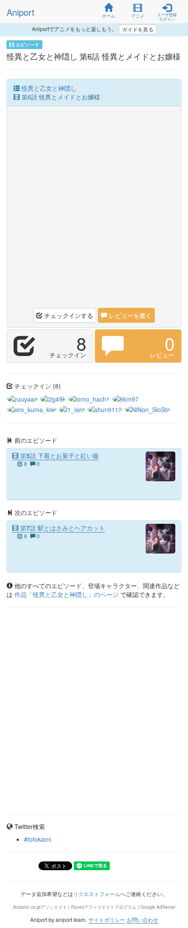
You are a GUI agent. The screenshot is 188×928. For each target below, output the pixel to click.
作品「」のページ (67, 594)
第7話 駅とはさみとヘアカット (61, 527)
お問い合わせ (142, 919)
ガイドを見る (137, 29)
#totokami (37, 839)
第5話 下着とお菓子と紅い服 (58, 455)
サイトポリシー (106, 919)
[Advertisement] (94, 209)
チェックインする (67, 315)
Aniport (21, 12)
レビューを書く (129, 315)
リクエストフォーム (96, 893)
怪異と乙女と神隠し (48, 88)
